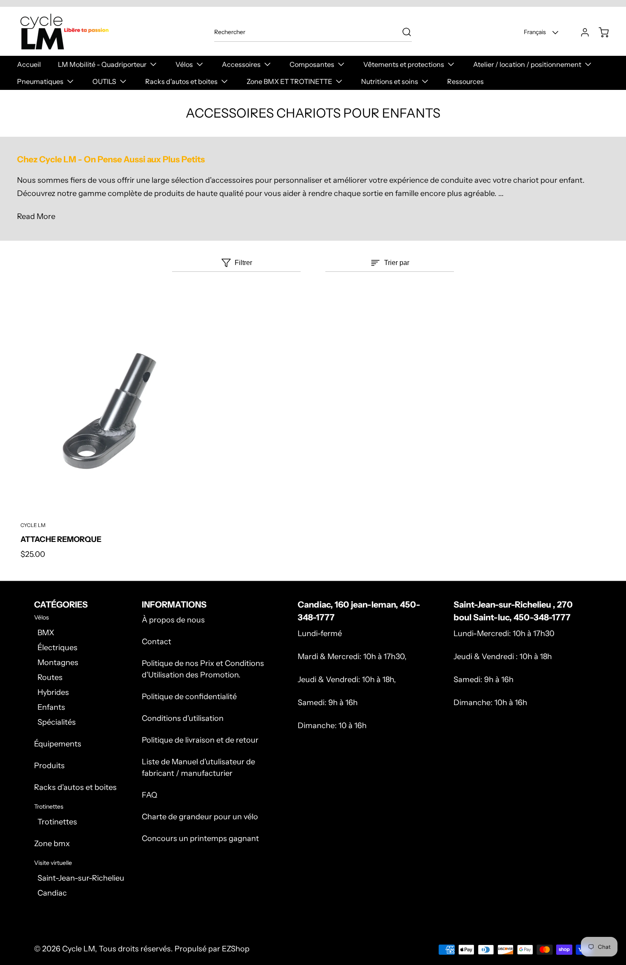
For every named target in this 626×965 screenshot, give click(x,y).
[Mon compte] (580, 32)
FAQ (149, 795)
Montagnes (57, 662)
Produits (49, 765)
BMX (45, 632)
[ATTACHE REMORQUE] (112, 417)
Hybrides (53, 692)
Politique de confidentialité (189, 696)
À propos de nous (173, 620)
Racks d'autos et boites (75, 787)
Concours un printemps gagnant (200, 838)
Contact (156, 641)
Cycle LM (78, 948)
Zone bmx (52, 843)
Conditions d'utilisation (183, 718)
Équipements (57, 744)
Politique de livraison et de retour (200, 740)
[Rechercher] (402, 32)
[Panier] (599, 32)
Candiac (52, 893)
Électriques (57, 647)
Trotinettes (57, 822)
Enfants (51, 707)
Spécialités (56, 722)
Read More (36, 216)
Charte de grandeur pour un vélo (200, 816)
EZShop (236, 948)
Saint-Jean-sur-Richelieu (80, 878)
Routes (50, 677)
